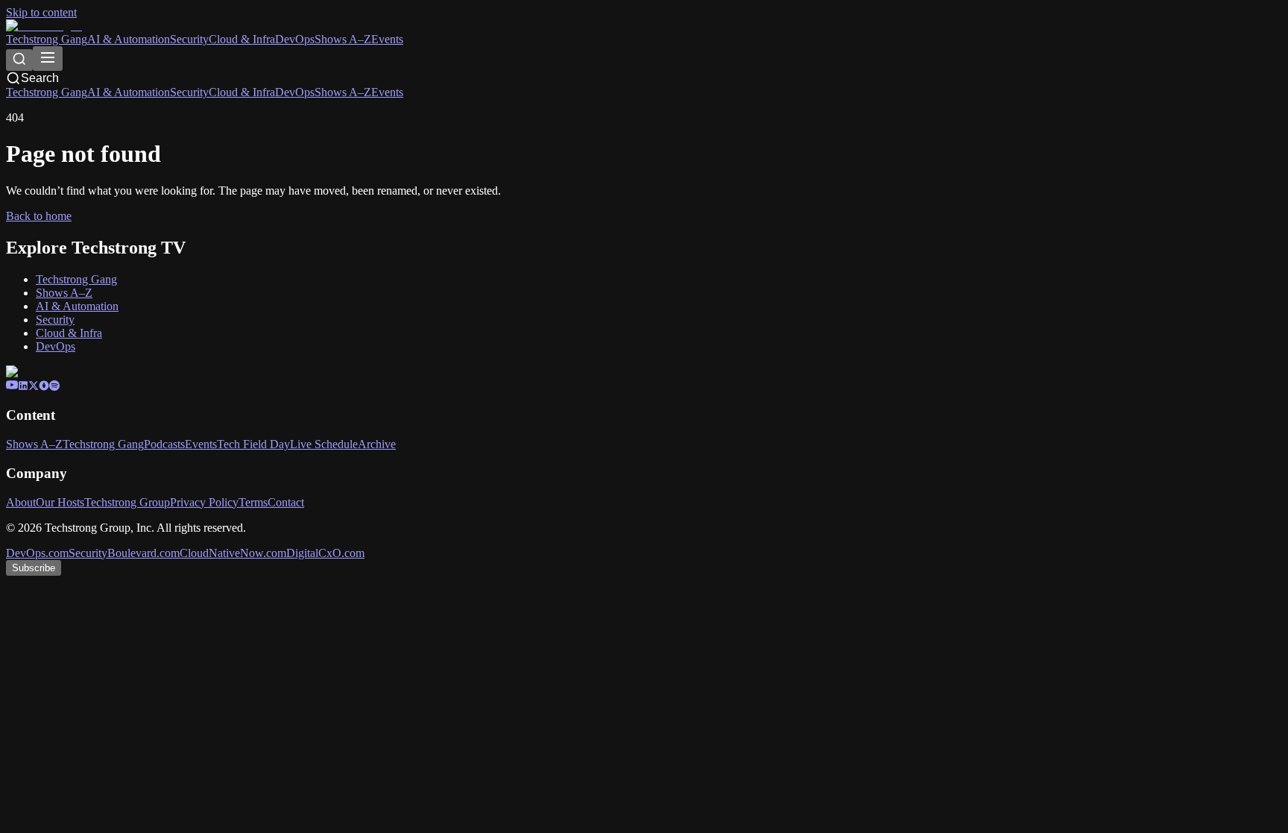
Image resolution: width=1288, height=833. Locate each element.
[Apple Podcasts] (44, 386)
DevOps (295, 39)
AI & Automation (128, 39)
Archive (377, 444)
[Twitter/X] (33, 386)
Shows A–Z (343, 39)
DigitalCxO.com (325, 553)
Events (387, 39)
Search (40, 78)
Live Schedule (324, 444)
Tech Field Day (253, 444)
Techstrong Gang (46, 39)
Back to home (39, 216)
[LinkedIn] (23, 386)
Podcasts (164, 444)
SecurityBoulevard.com (124, 553)
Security (189, 39)
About (21, 502)
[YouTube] (12, 386)
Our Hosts (60, 502)
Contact (286, 502)
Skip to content (41, 12)
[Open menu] (48, 58)
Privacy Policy (204, 502)
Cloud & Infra (242, 39)
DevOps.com (37, 553)
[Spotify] (54, 386)
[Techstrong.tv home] (44, 25)
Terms (253, 502)
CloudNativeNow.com (233, 553)
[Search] (19, 60)
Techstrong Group (127, 502)
